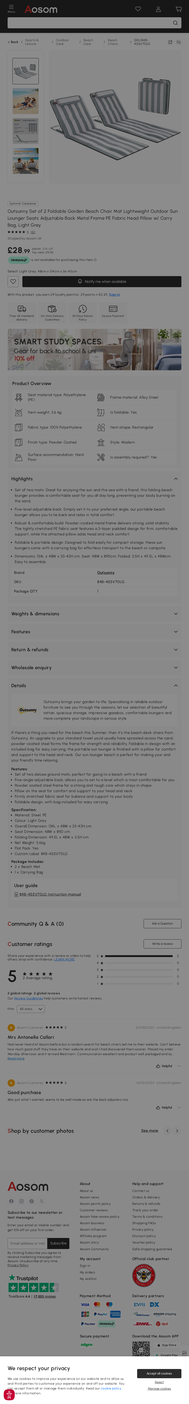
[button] (9, 1395)
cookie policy (111, 1388)
